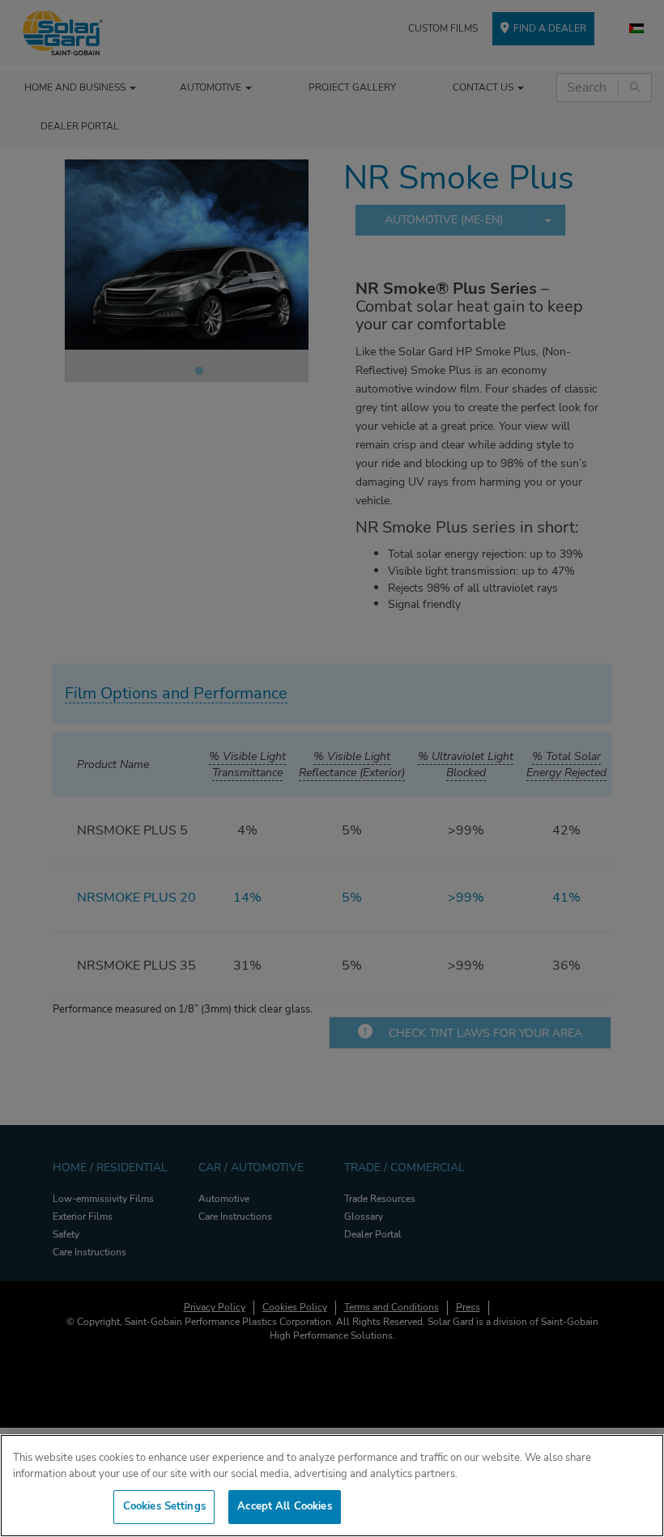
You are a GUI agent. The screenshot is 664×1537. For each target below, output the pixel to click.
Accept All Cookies (284, 1506)
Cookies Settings (164, 1506)
